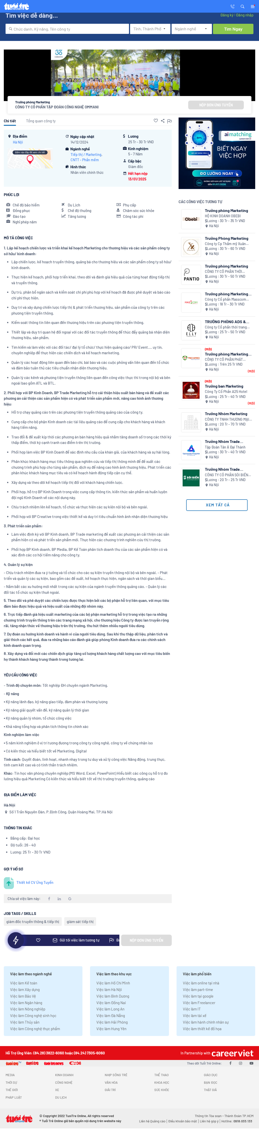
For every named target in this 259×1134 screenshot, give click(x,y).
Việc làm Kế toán (23, 983)
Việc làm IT (192, 1009)
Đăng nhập (244, 15)
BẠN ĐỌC (210, 1082)
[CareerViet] (231, 1053)
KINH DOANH (64, 1075)
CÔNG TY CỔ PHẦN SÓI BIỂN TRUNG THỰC (226, 475)
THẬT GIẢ (210, 1090)
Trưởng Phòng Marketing (226, 238)
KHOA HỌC (161, 1082)
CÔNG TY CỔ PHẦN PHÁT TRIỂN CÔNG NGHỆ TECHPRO (227, 359)
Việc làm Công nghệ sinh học (33, 1015)
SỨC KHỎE (161, 1090)
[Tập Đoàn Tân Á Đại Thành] (191, 450)
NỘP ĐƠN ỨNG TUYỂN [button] (216, 105)
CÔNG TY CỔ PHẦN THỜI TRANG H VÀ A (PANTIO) (223, 271)
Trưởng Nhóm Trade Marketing (222, 441)
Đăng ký (226, 15)
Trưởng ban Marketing (224, 386)
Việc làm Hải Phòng (112, 1022)
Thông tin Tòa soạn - (209, 1116)
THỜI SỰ (11, 1082)
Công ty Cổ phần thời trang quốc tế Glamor (226, 327)
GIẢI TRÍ (110, 1090)
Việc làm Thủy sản (24, 1022)
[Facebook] (230, 1063)
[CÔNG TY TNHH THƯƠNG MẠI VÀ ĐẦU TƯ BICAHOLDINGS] (191, 422)
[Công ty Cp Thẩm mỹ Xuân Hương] (191, 247)
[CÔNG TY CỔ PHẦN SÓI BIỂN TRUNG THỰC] (191, 478)
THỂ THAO (161, 1075)
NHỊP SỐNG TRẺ (116, 1075)
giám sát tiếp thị (80, 921)
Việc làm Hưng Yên (111, 1028)
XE (57, 1090)
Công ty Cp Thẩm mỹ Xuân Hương (225, 244)
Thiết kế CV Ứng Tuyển (34, 882)
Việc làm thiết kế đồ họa (202, 1028)
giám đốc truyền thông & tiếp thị (32, 921)
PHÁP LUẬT (14, 1097)
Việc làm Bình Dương (112, 996)
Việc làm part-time (198, 989)
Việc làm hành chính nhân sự (206, 1022)
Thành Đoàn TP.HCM (238, 1116)
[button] (242, 6)
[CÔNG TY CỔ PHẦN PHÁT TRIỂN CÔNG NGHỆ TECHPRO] (191, 358)
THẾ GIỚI (12, 1090)
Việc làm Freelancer (199, 1002)
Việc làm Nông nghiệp (27, 1009)
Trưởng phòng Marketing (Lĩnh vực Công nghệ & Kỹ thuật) (227, 353)
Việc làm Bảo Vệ (23, 996)
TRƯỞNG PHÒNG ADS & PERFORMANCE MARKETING (225, 321)
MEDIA (10, 1075)
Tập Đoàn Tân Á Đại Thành (225, 447)
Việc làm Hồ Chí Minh (113, 983)
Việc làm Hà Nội (109, 989)
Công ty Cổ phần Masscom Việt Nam (225, 299)
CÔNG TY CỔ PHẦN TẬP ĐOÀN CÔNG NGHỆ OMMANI (57, 107)
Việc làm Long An (110, 1009)
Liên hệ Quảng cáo (152, 1121)
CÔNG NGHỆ (64, 1082)
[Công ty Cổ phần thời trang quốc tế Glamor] (191, 330)
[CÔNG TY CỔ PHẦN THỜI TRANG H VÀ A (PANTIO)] (191, 275)
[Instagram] (240, 1063)
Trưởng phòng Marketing (226, 210)
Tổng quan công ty (41, 121)
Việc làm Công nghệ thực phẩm (35, 1028)
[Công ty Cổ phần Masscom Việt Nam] (191, 302)
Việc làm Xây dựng (25, 989)
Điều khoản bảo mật (182, 1121)
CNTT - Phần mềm (85, 160)
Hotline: (236, 1121)
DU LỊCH (61, 1097)
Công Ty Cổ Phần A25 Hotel (226, 391)
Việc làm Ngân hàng (26, 1002)
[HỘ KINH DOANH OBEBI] (191, 219)
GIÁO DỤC (211, 1075)
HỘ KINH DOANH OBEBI (223, 216)
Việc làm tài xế (194, 1015)
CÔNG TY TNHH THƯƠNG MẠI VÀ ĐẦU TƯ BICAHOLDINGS (227, 419)
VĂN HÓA (111, 1082)
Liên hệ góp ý (209, 1121)
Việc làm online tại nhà (201, 983)
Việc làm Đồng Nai (111, 1002)
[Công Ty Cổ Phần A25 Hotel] (191, 390)
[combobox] (67, 29)
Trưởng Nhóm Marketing (226, 413)
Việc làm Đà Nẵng (110, 1015)
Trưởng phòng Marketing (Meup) (226, 293)
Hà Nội (18, 142)
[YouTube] (251, 1063)
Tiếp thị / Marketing (86, 154)
